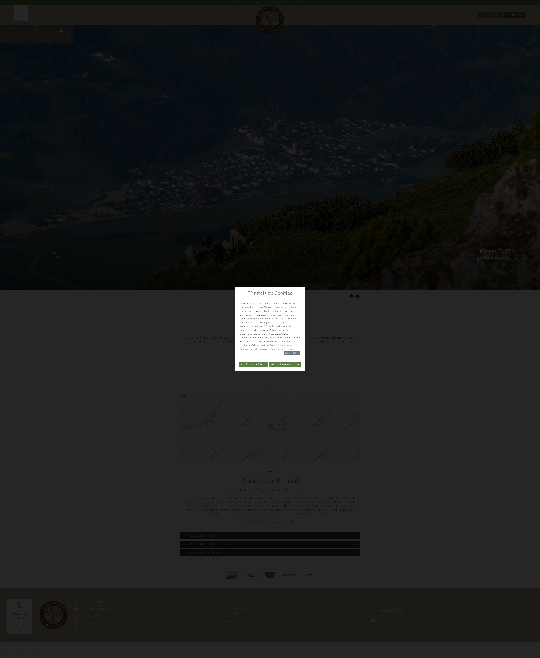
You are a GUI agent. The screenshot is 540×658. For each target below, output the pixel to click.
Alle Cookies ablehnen (253, 364)
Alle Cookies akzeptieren (285, 364)
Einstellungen (292, 353)
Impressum (288, 349)
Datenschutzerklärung (252, 349)
